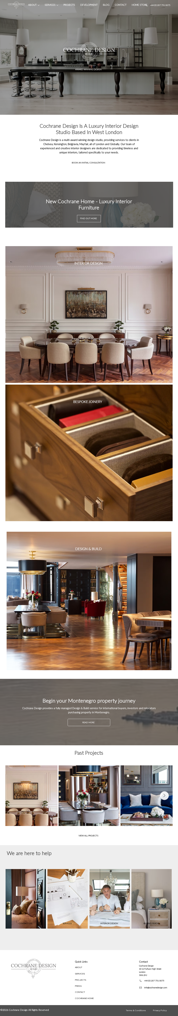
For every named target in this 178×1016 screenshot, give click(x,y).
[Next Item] (164, 795)
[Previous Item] (13, 795)
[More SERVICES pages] (57, 5)
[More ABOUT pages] (38, 5)
